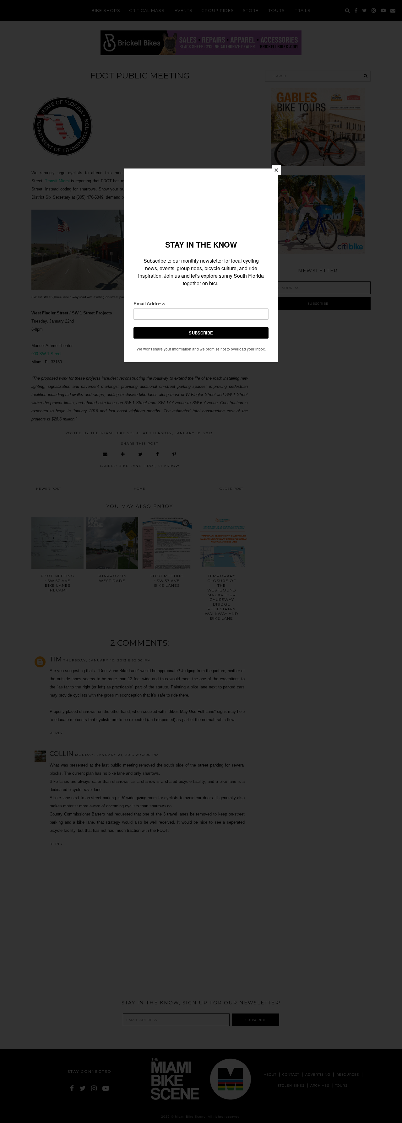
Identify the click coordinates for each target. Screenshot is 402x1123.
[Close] (276, 170)
